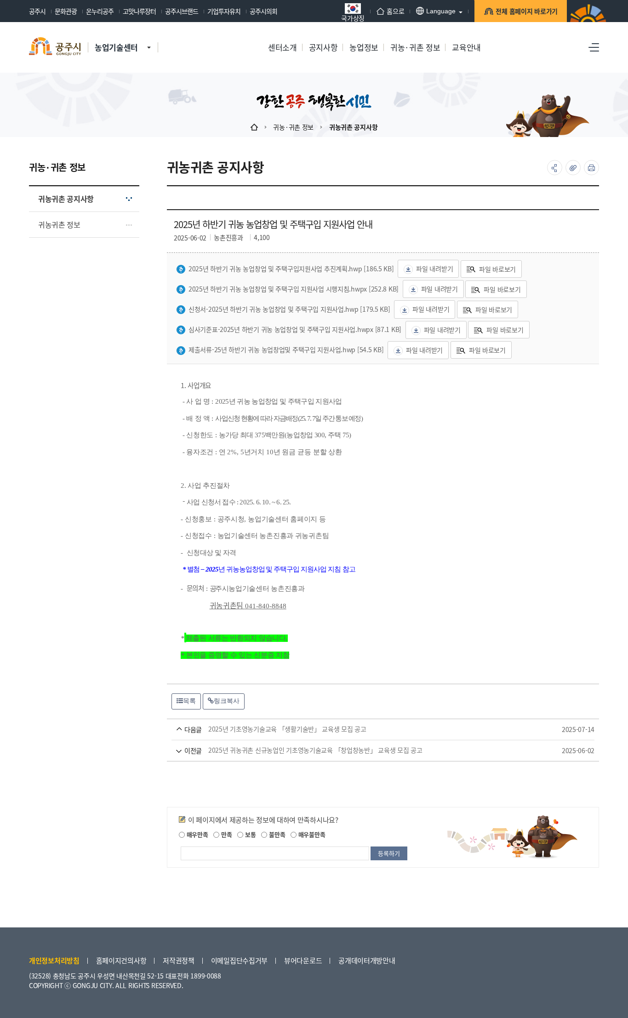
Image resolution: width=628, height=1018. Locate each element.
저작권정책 (178, 960)
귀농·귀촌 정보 (293, 127)
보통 (249, 834)
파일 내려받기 (434, 268)
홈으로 (395, 11)
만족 (225, 834)
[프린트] (591, 167)
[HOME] (254, 127)
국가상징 (353, 17)
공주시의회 (263, 11)
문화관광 (66, 11)
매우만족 (196, 834)
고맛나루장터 (139, 11)
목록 (189, 700)
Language (441, 11)
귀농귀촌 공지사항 (353, 127)
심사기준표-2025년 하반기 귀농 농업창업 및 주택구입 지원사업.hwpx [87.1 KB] (294, 329)
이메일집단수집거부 (239, 960)
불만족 (276, 834)
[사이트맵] (593, 47)
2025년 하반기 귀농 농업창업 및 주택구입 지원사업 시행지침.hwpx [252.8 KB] (293, 288)
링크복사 (227, 700)
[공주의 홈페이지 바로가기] (149, 38)
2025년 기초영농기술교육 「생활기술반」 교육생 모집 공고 (369, 729)
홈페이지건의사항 (121, 960)
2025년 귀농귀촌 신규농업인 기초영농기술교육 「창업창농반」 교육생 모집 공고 (369, 750)
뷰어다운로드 (303, 960)
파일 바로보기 (497, 269)
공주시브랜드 (181, 11)
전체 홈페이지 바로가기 (527, 11)
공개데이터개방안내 (366, 960)
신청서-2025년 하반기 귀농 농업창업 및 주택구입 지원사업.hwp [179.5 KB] (289, 309)
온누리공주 (100, 11)
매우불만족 (311, 834)
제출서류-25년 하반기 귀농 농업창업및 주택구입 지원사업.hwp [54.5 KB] (285, 349)
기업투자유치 (223, 11)
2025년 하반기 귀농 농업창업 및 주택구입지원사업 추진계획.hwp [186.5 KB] (291, 268)
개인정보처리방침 (54, 960)
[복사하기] (573, 167)
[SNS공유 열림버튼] (554, 167)
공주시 (37, 11)
